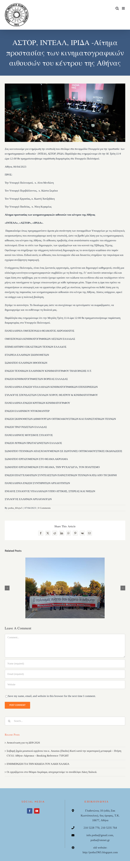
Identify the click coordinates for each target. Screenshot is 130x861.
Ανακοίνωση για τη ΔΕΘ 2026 (65, 585)
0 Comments (44, 508)
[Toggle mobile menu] (123, 8)
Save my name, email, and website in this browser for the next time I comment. (52, 696)
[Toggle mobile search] (117, 8)
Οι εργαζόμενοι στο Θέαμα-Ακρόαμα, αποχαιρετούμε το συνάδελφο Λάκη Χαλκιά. (52, 771)
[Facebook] (29, 811)
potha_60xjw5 (15, 508)
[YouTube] (36, 811)
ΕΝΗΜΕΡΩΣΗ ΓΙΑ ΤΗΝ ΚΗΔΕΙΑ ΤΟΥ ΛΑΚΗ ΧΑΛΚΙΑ (38, 763)
